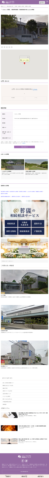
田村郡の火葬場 (22, 191)
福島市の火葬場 (4, 193)
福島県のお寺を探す (16, 196)
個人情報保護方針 (24, 471)
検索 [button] (42, 261)
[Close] (27, 57)
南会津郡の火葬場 (4, 191)
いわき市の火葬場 (31, 191)
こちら (35, 89)
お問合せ (23, 143)
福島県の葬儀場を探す (5, 196)
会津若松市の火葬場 (14, 191)
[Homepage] (8, 1)
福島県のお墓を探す (26, 196)
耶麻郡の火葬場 (39, 191)
